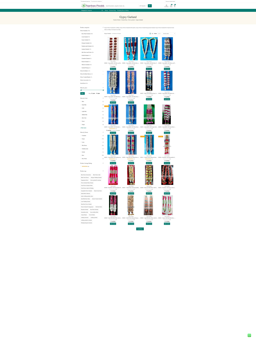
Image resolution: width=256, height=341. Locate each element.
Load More (140, 229)
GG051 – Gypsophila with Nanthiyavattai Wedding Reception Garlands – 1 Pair (121, 157)
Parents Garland (85, 61)
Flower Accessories (84, 80)
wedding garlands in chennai (86, 220)
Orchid (83, 152)
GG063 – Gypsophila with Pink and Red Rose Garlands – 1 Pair (117, 63)
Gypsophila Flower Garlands (86, 190)
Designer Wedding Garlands (96, 177)
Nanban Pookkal (116, 20)
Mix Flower (84, 145)
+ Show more (83, 128)
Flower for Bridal (84, 70)
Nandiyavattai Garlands (87, 46)
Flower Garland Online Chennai (87, 182)
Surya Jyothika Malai (94, 212)
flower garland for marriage (96, 180)
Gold (83, 108)
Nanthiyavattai (85, 148)
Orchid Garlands (85, 55)
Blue (83, 101)
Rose (83, 155)
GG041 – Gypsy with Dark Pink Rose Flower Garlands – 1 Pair (171, 218)
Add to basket (113, 68)
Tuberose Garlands (86, 64)
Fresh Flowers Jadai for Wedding (87, 188)
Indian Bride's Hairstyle (85, 193)
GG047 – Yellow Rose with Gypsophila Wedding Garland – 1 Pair (136, 187)
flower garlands (131, 20)
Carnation (84, 135)
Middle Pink (84, 114)
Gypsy (83, 138)
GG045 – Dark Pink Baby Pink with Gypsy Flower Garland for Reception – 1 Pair (121, 218)
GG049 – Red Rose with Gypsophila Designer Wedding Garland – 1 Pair (173, 157)
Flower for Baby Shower (85, 74)
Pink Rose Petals (99, 206)
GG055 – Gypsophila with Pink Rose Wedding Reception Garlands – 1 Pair (120, 127)
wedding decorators (84, 217)
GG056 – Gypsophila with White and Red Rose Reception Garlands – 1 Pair (174, 93)
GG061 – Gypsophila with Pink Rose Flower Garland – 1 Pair (153, 63)
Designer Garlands (86, 43)
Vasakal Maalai (84, 214)
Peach (83, 121)
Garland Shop (124, 20)
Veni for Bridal (92, 214)
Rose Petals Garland (86, 33)
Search (150, 5)
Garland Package (85, 67)
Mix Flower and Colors (86, 52)
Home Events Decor (98, 190)
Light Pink (84, 111)
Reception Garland (84, 209)
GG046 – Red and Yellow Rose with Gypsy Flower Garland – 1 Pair (154, 187)
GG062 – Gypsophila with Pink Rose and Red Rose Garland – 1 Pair (136, 63)
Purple (83, 124)
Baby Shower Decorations (86, 174)
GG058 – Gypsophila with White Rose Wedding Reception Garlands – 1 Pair (138, 96)
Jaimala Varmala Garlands (97, 198)
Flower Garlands (83, 30)
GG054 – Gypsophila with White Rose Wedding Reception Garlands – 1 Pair (138, 127)
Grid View (150, 33)
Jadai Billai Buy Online (85, 198)
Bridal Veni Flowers (85, 177)
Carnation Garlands (86, 58)
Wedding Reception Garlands (86, 222)
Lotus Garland (85, 36)
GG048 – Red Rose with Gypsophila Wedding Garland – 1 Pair (117, 187)
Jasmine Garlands (85, 49)
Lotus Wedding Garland (85, 201)
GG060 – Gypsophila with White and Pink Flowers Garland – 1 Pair (172, 63)
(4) (85, 166)
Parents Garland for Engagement (87, 206)
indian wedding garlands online (87, 196)
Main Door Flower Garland (86, 204)
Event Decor (83, 83)
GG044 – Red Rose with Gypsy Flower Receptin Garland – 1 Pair (172, 187)
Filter (82, 93)
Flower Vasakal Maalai (85, 77)
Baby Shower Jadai (96, 174)
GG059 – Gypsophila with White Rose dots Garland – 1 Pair (116, 96)
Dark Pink (84, 104)
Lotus (83, 142)
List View (152, 33)
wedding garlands (94, 217)
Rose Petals (84, 158)
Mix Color (84, 118)
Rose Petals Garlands (94, 209)
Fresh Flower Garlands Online (86, 185)
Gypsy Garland (113, 61)
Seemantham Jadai (84, 212)
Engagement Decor (84, 180)
